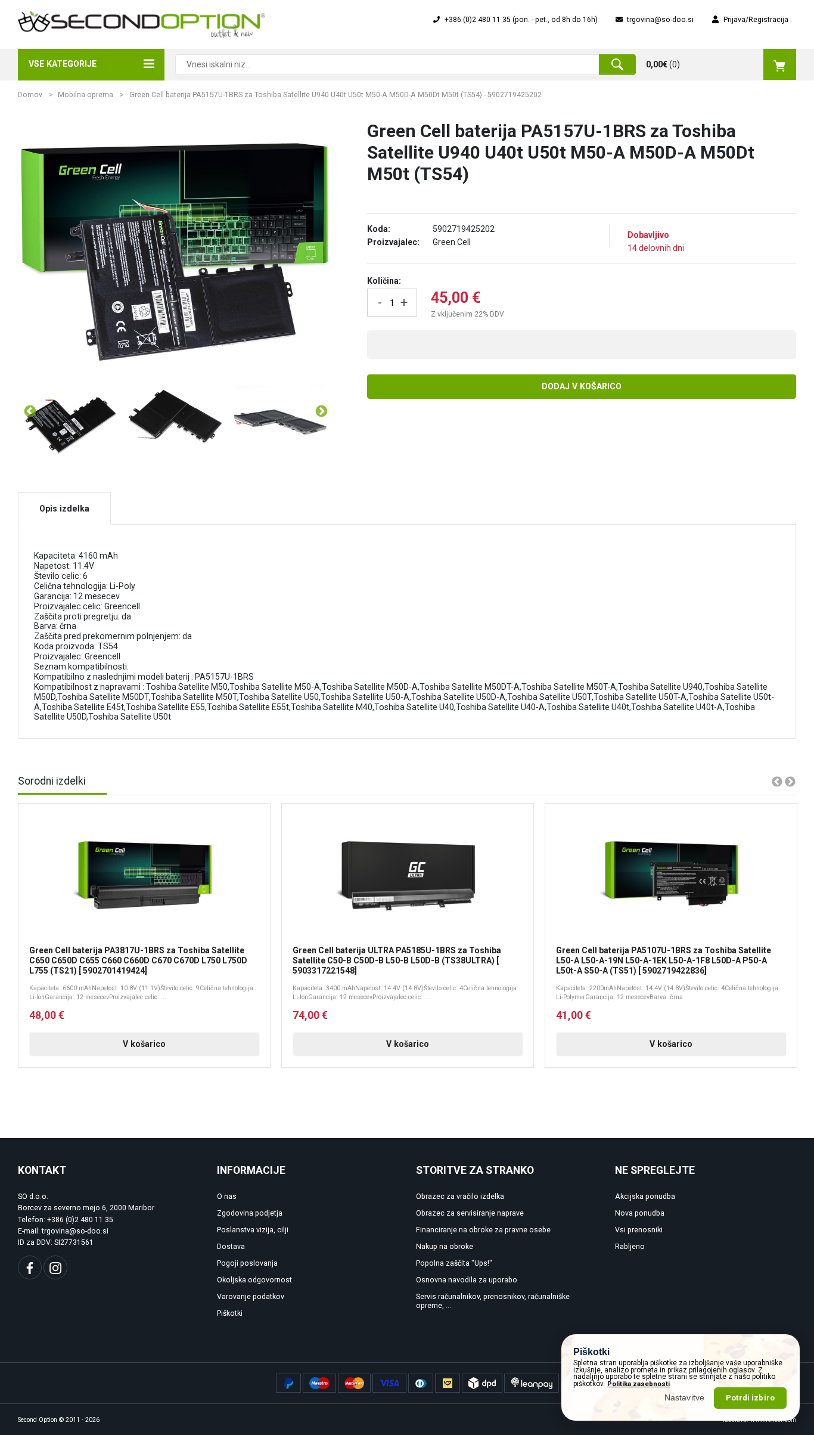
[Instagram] (55, 1267)
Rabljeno (630, 1246)
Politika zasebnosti (638, 1384)
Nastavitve (684, 1397)
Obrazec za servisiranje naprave (470, 1213)
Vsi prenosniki (639, 1230)
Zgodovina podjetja (249, 1213)
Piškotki (230, 1313)
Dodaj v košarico (582, 386)
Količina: (384, 281)
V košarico (144, 1044)
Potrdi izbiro (750, 1397)
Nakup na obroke (444, 1246)
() (663, 64)
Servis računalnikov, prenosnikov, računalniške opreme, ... (493, 1301)
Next (321, 411)
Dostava (231, 1246)
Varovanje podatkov (250, 1297)
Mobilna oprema (85, 95)
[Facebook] (30, 1267)
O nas (227, 1196)
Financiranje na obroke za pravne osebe (483, 1230)
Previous (29, 411)
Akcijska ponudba (645, 1196)
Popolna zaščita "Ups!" (454, 1263)
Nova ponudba (639, 1213)
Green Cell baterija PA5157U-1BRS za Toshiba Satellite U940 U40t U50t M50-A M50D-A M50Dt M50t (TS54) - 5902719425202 (335, 95)
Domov (30, 95)
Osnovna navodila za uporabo (466, 1280)
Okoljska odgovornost (254, 1280)
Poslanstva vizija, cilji (252, 1230)
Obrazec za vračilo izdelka (460, 1196)
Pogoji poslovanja (247, 1263)
